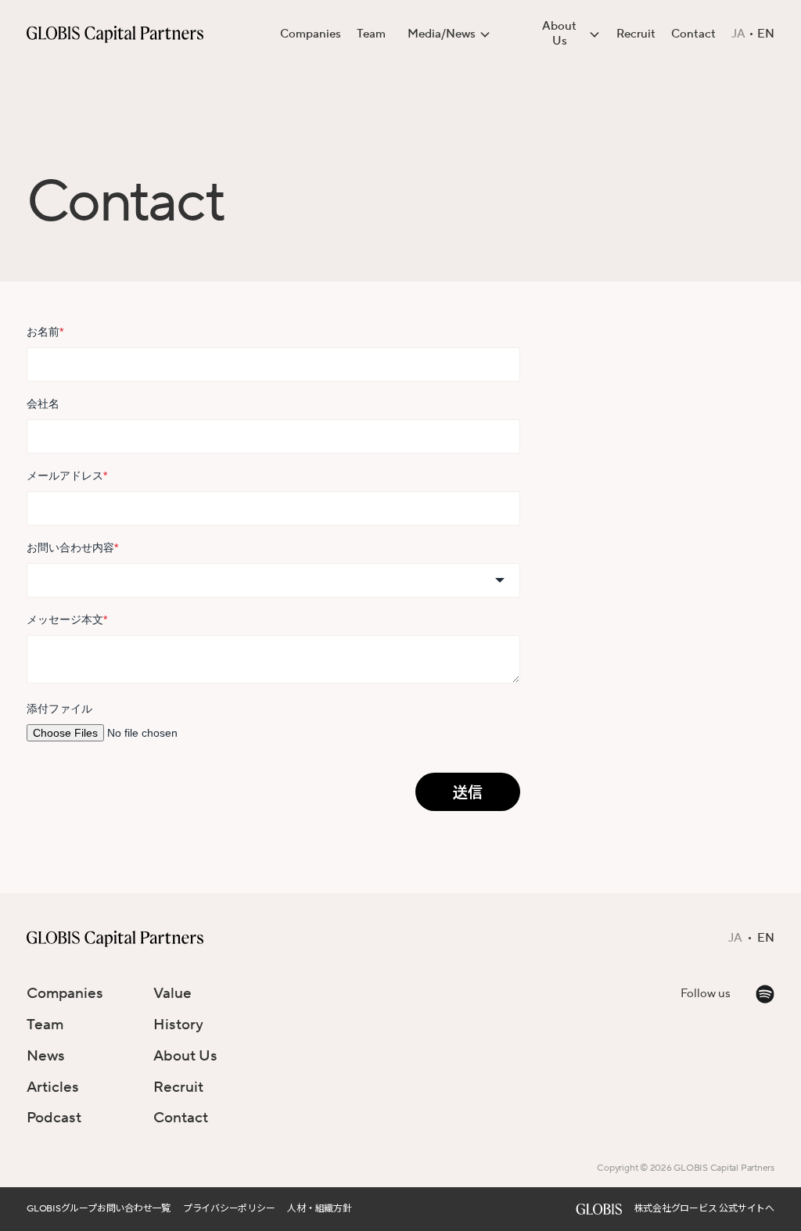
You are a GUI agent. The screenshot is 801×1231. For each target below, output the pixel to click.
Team (371, 34)
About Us (185, 1055)
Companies (310, 34)
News (46, 1055)
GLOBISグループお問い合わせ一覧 (99, 1209)
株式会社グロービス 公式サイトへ (704, 1209)
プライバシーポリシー (229, 1209)
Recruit (636, 34)
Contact (693, 34)
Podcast (54, 1117)
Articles (53, 1087)
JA (738, 34)
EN (765, 34)
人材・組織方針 (319, 1209)
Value (172, 993)
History (178, 1024)
